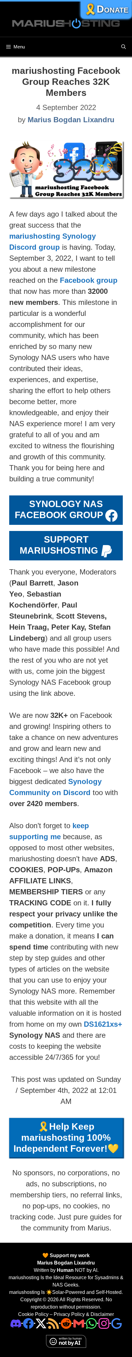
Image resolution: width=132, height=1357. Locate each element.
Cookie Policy (33, 1314)
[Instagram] (116, 1323)
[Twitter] (41, 1323)
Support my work (69, 1255)
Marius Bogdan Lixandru (66, 1262)
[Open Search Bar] (123, 47)
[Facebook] (28, 1323)
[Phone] (66, 1323)
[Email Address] (78, 1323)
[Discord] (15, 1323)
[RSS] (53, 1323)
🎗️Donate (106, 9)
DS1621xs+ (103, 1024)
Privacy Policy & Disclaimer (84, 1314)
